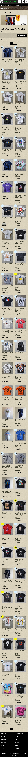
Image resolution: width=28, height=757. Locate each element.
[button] (2, 1)
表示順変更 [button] (22, 35)
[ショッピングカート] (23, 1)
